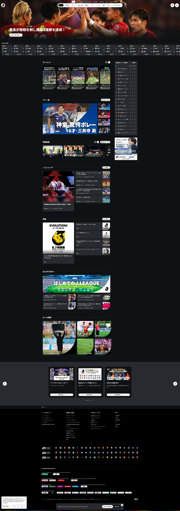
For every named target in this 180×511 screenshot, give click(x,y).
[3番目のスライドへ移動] (90, 37)
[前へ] (106, 62)
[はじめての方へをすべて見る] (76, 284)
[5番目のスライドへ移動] (91, 400)
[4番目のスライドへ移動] (92, 37)
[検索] (177, 5)
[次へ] (109, 62)
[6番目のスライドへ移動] (92, 400)
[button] (172, 5)
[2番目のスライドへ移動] (88, 37)
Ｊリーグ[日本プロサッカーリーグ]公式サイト (54, 499)
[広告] (126, 149)
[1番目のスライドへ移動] (86, 37)
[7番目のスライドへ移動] (93, 400)
